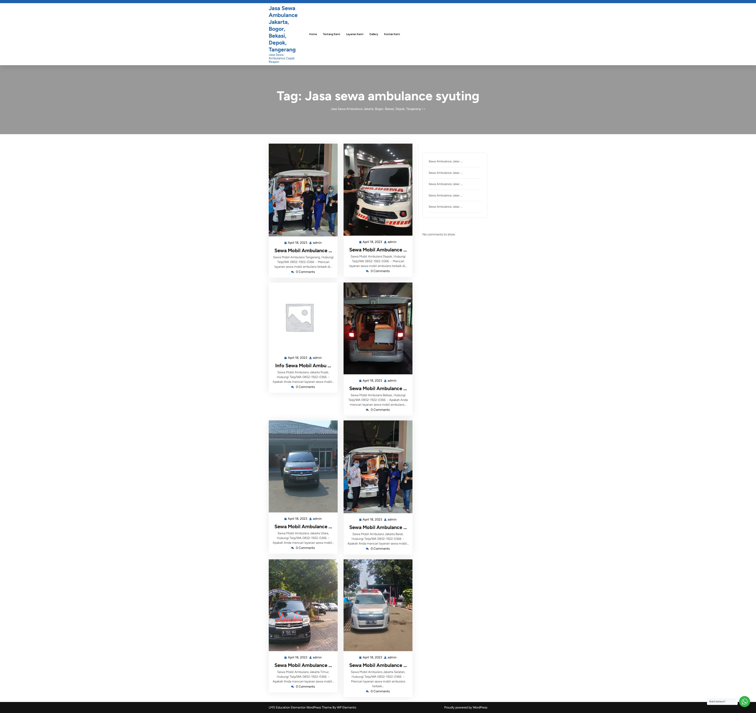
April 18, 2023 (298, 242)
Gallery (373, 34)
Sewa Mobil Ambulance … (303, 250)
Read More (301, 190)
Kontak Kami (392, 34)
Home (313, 34)
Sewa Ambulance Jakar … (445, 161)
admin (317, 242)
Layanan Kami (354, 34)
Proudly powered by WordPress (465, 707)
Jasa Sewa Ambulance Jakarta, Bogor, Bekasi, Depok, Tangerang (283, 29)
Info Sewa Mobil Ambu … (303, 365)
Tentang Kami (331, 34)
